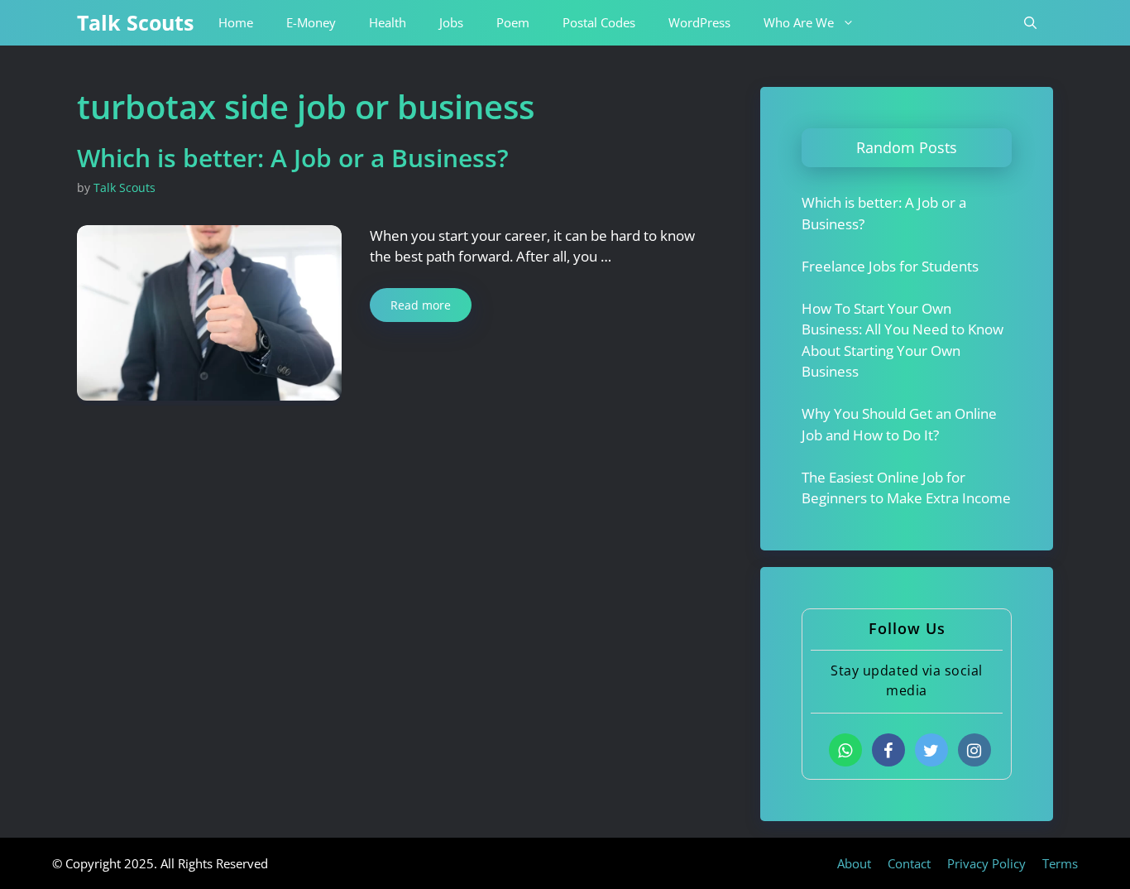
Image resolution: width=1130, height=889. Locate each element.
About (854, 863)
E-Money (311, 22)
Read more (420, 305)
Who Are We (799, 22)
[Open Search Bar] (1030, 23)
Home (235, 22)
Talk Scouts (135, 22)
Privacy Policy (986, 863)
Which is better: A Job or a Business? (293, 158)
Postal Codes (599, 22)
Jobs (451, 22)
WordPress (699, 22)
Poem (512, 22)
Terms (1060, 863)
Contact (909, 863)
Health (387, 22)
